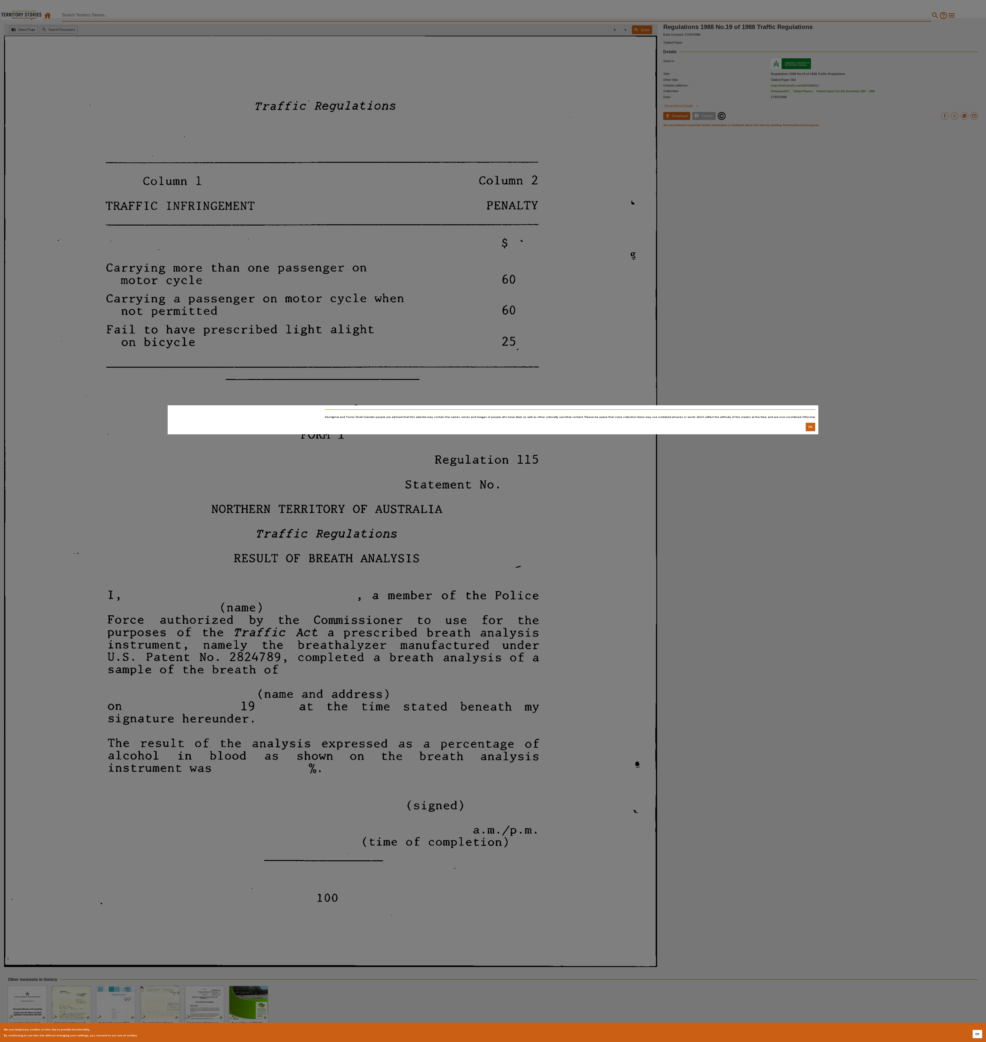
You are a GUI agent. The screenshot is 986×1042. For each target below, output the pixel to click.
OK (810, 427)
